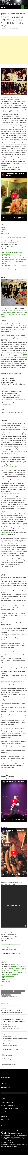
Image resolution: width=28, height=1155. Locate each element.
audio (18, 1129)
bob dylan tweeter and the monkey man (11, 992)
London (14, 1140)
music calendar (6, 1143)
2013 (9, 1129)
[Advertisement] (14, 50)
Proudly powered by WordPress (7, 1153)
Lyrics (3, 231)
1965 (2, 1129)
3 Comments (15, 28)
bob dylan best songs (7, 990)
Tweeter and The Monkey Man (9, 996)
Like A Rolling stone (4, 1140)
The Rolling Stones (5, 1146)
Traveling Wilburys (11, 312)
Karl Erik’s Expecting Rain (9, 949)
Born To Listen (6, 1078)
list (9, 1141)
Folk (1, 1138)
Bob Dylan (3, 13)
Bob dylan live (15, 1133)
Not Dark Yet (4, 1116)
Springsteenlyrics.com (8, 976)
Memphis (18, 1141)
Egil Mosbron (9, 1055)
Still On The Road (11, 979)
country (24, 1135)
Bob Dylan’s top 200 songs (19, 237)
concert (19, 1135)
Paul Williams (11, 1144)
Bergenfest (3, 1131)
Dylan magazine (4, 1111)
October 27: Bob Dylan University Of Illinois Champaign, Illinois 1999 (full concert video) (11, 1010)
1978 (4, 1129)
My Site (3, 7)
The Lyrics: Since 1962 (15, 964)
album (14, 1129)
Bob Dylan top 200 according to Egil (11, 944)
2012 (7, 1129)
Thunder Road (19, 355)
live (11, 1141)
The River (17, 357)
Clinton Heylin (14, 1135)
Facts (3, 227)
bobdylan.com (6, 981)
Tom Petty (3, 316)
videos (15, 1146)
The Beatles (24, 1144)
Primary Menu (26, 7)
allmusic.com (16, 493)
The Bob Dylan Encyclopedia (17, 466)
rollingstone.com (5, 532)
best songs (7, 1131)
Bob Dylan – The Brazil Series (8, 1105)
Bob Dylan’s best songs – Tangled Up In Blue (14, 259)
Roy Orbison (21, 314)
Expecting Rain (4, 1113)
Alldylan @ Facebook (7, 947)
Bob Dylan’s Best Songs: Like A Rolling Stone (14, 257)
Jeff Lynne (8, 314)
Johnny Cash (21, 1138)
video (12, 1146)
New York (18, 1142)
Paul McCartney (4, 1144)
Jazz (11, 1138)
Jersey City (10, 352)
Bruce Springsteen (6, 994)
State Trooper (5, 357)
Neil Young (13, 1142)
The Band (18, 1144)
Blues (18, 1131)
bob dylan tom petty (19, 990)
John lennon (15, 1138)
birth (11, 1131)
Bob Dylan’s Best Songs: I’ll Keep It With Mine (14, 265)
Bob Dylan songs (11, 13)
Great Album (6, 1138)
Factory (12, 357)
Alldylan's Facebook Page (7, 1102)
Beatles (21, 1129)
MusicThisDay (6, 1087)
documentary (17, 1137)
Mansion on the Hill (9, 355)
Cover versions (6, 233)
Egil (11, 28)
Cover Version (4, 1137)
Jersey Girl (7, 361)
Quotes (4, 229)
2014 (12, 1129)
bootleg (21, 1133)
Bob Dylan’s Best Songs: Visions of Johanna (13, 256)
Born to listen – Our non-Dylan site (9, 1108)
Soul (15, 1144)
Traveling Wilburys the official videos (10, 1004)
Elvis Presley (24, 1137)
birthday (14, 1131)
